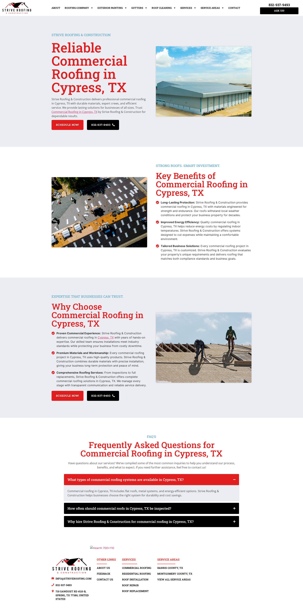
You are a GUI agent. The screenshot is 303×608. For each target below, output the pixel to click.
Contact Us (105, 579)
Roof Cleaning (162, 7)
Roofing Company (77, 7)
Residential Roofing (136, 573)
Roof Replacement (135, 591)
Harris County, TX (170, 568)
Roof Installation (135, 579)
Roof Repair (130, 585)
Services (186, 7)
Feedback (103, 573)
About (56, 7)
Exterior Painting (110, 7)
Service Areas (210, 7)
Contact (234, 7)
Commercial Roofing (136, 568)
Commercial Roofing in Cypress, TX (74, 112)
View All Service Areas (174, 579)
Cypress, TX (106, 337)
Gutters (137, 7)
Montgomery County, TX (174, 573)
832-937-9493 (279, 5)
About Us (103, 568)
